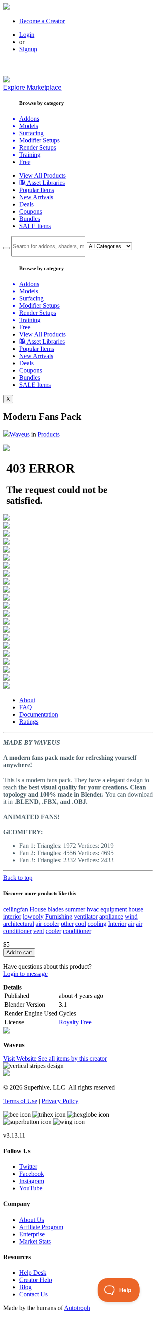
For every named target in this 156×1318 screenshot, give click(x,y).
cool (80, 923)
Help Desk (32, 1272)
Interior (117, 923)
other (67, 923)
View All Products (42, 175)
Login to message (25, 973)
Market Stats (35, 1241)
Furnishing (58, 916)
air (131, 923)
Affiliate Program (41, 1227)
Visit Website (20, 1058)
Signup (28, 49)
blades (56, 909)
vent (38, 930)
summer (75, 909)
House (38, 909)
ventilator (86, 916)
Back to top (17, 877)
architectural (18, 923)
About (27, 700)
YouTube (30, 1188)
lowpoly (33, 916)
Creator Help (35, 1279)
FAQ (25, 707)
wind (131, 916)
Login (26, 34)
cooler (53, 930)
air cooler (47, 923)
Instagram (31, 1181)
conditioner (77, 930)
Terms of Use (20, 1101)
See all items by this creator (72, 1058)
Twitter (28, 1166)
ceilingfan (15, 909)
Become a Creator (42, 21)
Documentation (38, 714)
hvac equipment (107, 909)
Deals (26, 204)
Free (24, 161)
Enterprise (32, 1234)
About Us (31, 1219)
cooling (97, 923)
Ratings (28, 721)
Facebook (31, 1173)
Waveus (20, 434)
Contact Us (33, 1294)
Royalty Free (75, 1022)
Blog (25, 1287)
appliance (111, 916)
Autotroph (77, 1307)
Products (49, 434)
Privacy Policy (60, 1101)
